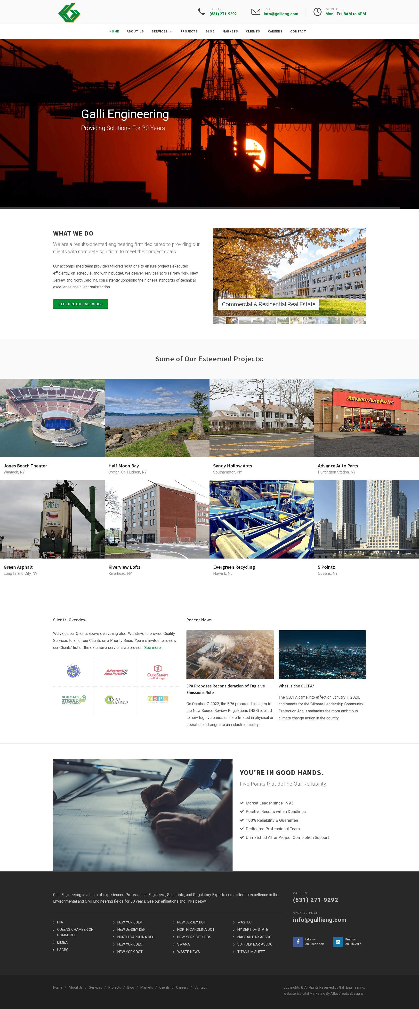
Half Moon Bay (123, 466)
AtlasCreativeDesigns (346, 993)
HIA (60, 922)
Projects (114, 987)
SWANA (183, 944)
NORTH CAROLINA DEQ (135, 937)
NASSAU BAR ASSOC (254, 937)
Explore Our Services (80, 304)
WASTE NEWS (188, 952)
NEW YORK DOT (130, 952)
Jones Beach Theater (25, 466)
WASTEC (244, 922)
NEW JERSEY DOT (191, 922)
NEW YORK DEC (129, 944)
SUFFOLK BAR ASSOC (255, 944)
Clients (164, 987)
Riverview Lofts (124, 567)
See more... (153, 647)
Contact (200, 987)
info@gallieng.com (281, 14)
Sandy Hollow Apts (232, 466)
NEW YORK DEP (129, 922)
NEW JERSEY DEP (131, 929)
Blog (130, 987)
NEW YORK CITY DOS (194, 937)
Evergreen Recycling (234, 567)
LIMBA (62, 942)
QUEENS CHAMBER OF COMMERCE (75, 932)
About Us (76, 987)
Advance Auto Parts (338, 466)
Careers (182, 987)
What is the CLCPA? (296, 686)
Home (57, 987)
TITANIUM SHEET (251, 952)
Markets (146, 987)
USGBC (63, 950)
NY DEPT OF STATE (252, 929)
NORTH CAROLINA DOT (196, 929)
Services (95, 987)
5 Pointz (326, 567)
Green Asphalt (18, 567)
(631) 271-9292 (223, 14)
